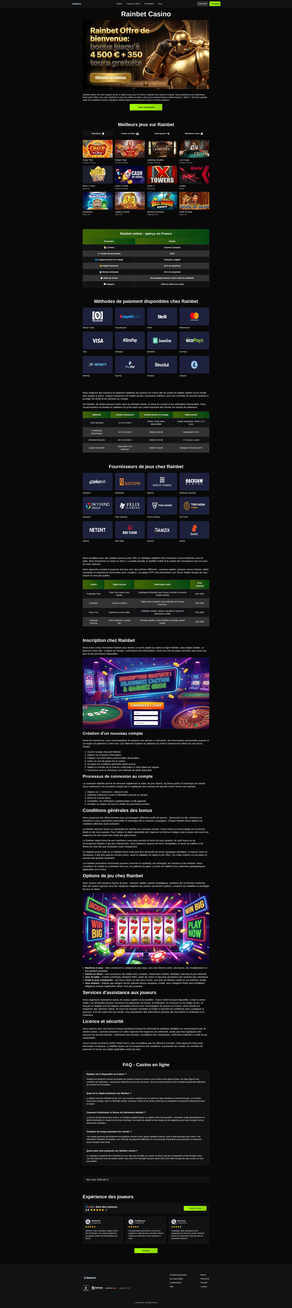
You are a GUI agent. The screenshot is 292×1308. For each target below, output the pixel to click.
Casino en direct (128, 133)
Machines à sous (192, 133)
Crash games (160, 133)
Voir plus (146, 1250)
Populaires (96, 133)
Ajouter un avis (195, 1208)
